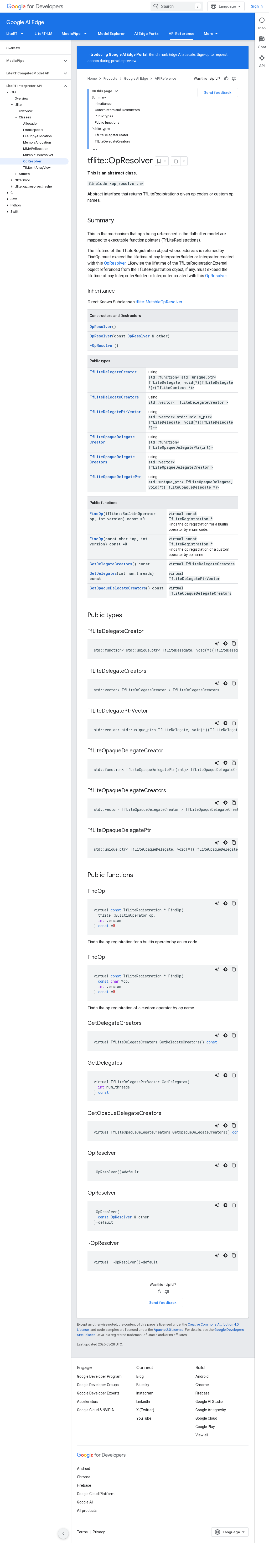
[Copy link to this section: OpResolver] (121, 1153)
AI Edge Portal (146, 33)
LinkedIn (143, 1401)
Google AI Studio (209, 1401)
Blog (140, 1376)
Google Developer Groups (98, 1385)
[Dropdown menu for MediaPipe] (87, 33)
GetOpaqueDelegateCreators (118, 588)
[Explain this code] (217, 643)
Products (110, 78)
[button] (31, 61)
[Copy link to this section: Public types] (127, 615)
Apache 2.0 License (168, 1330)
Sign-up (203, 54)
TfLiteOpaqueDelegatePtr (115, 476)
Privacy (99, 1532)
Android (202, 1376)
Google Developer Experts (98, 1393)
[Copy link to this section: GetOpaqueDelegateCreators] (166, 1113)
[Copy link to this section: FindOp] (110, 891)
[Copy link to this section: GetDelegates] (127, 1063)
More (208, 33)
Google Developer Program (99, 1376)
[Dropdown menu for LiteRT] (23, 33)
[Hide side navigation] (63, 1533)
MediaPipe (71, 33)
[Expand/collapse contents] (116, 91)
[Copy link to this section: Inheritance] (120, 291)
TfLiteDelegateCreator (113, 371)
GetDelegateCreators (111, 563)
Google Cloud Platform (96, 1494)
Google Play (205, 1427)
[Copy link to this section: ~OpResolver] (124, 1243)
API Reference (181, 33)
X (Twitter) (145, 1410)
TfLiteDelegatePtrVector (115, 411)
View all (201, 1435)
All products (87, 1510)
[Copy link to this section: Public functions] (138, 875)
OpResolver (115, 263)
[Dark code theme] (225, 643)
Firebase (202, 1393)
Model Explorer (111, 33)
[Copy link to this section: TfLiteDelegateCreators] (151, 671)
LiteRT (11, 33)
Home (92, 78)
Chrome (202, 1385)
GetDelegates (103, 573)
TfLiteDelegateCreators (114, 397)
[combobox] (177, 6)
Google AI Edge (25, 22)
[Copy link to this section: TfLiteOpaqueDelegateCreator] (168, 751)
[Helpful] (226, 79)
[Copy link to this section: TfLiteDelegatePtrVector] (153, 711)
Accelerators (87, 1401)
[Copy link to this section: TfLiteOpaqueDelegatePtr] (156, 831)
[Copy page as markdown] (175, 161)
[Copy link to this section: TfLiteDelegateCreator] (149, 631)
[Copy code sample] (234, 643)
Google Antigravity (210, 1410)
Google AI (85, 1502)
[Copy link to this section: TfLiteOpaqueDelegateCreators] (171, 791)
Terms (82, 1532)
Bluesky (142, 1385)
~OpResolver (102, 345)
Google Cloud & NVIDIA (95, 1410)
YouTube (143, 1418)
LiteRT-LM (43, 33)
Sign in (257, 6)
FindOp (96, 513)
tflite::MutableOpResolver (159, 301)
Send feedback (217, 92)
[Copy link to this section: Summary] (119, 221)
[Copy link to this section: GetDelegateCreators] (147, 1023)
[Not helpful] (234, 79)
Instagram (144, 1393)
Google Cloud (206, 1418)
